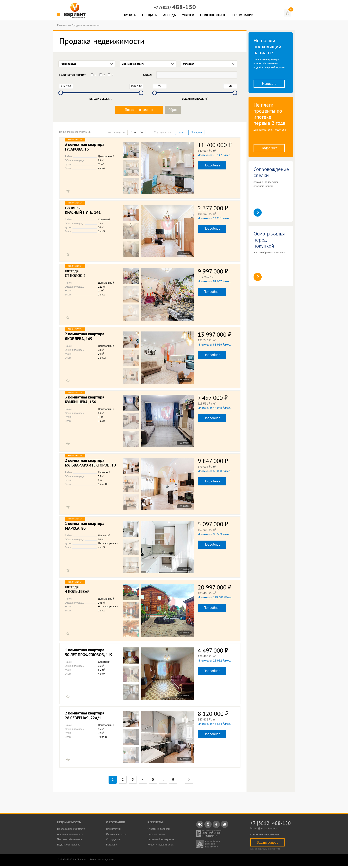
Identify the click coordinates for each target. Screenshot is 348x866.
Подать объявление (68, 844)
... (163, 779)
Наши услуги (113, 829)
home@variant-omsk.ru (265, 828)
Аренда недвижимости (70, 834)
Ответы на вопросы (158, 829)
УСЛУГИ (188, 15)
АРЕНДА (169, 15)
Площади (196, 132)
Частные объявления (69, 839)
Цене (181, 132)
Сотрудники (113, 839)
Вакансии (111, 844)
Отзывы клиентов (116, 834)
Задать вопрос (267, 842)
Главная (62, 25)
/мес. (214, 155)
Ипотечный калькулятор (161, 839)
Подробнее (212, 165)
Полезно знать (156, 834)
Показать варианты (139, 109)
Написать (269, 83)
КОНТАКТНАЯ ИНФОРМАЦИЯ (264, 834)
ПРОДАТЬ (149, 15)
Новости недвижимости (160, 844)
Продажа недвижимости (71, 829)
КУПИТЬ (130, 15)
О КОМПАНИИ (243, 15)
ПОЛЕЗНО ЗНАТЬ (213, 15)
